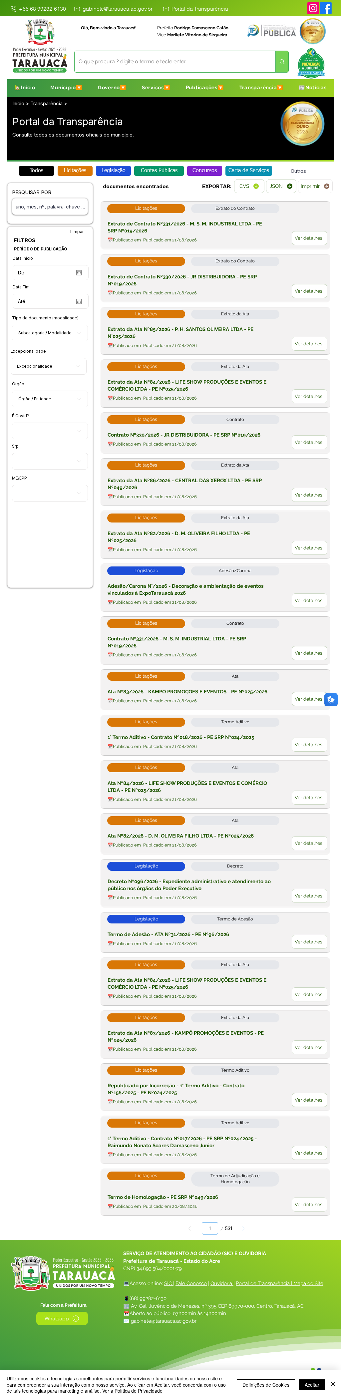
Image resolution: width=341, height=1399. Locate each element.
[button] (66, 87)
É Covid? (20, 416)
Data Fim (21, 287)
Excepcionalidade (28, 351)
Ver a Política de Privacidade (132, 1390)
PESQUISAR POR (31, 192)
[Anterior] (190, 1228)
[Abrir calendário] (79, 272)
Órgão (18, 384)
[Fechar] (333, 1384)
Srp (15, 446)
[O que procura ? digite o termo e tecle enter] (281, 61)
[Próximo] (243, 1228)
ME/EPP (19, 478)
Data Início (23, 258)
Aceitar (312, 1384)
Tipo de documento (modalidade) (45, 318)
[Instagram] (313, 8)
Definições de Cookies (265, 1384)
